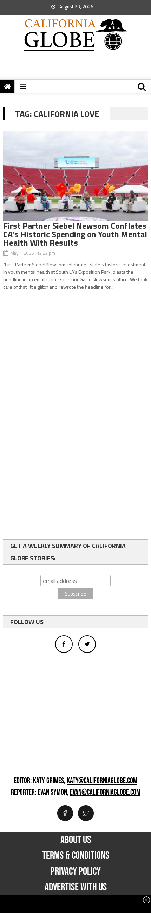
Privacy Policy (76, 871)
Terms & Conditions (75, 855)
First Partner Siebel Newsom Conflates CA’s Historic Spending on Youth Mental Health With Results (75, 234)
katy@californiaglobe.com (102, 781)
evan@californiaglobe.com (105, 792)
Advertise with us (76, 887)
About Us (75, 839)
